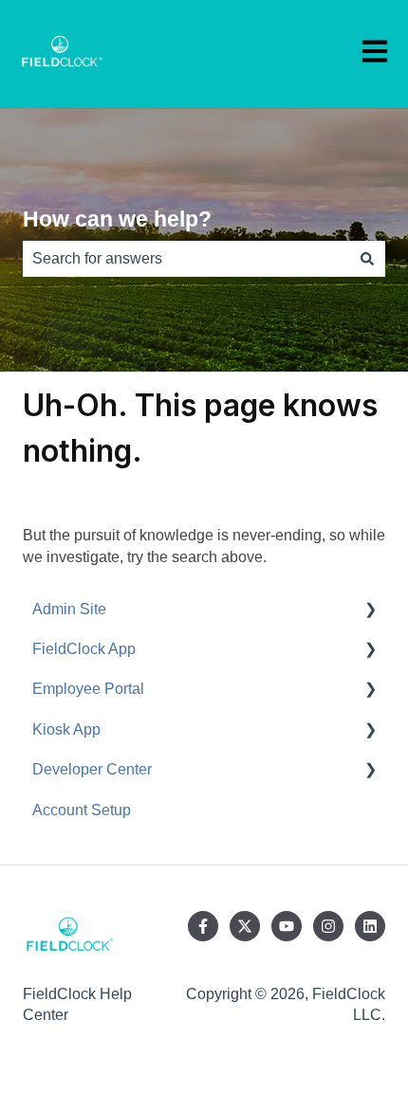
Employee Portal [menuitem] (88, 689)
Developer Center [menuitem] (92, 769)
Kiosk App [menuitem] (66, 729)
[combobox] (186, 259)
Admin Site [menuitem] (69, 609)
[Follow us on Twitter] (245, 926)
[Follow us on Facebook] (203, 926)
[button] (370, 611)
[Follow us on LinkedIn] (370, 926)
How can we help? (117, 219)
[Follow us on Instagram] (328, 926)
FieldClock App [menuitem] (84, 649)
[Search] (367, 259)
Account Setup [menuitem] (81, 810)
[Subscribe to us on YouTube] (286, 926)
